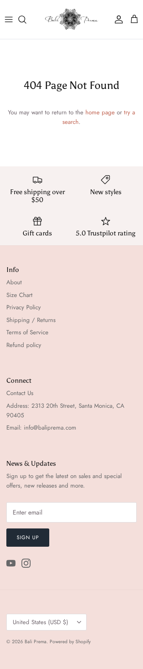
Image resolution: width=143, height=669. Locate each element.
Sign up (28, 537)
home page (100, 112)
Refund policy (23, 345)
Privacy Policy (23, 307)
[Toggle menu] (8, 19)
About (14, 282)
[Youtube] (10, 563)
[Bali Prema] (71, 19)
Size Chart (19, 295)
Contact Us (19, 393)
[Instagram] (26, 563)
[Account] (117, 19)
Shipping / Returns (31, 320)
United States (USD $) (40, 622)
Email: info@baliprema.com (41, 427)
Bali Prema (35, 641)
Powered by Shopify (70, 641)
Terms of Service (27, 332)
